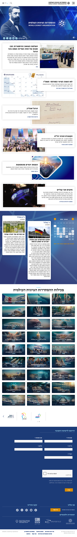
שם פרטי (69, 438)
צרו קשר (55, 510)
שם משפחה (39, 438)
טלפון (40, 446)
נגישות (28, 534)
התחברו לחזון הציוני (67, 144)
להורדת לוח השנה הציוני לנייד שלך (64, 244)
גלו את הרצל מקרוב (32, 117)
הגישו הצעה (34, 171)
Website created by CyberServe (10, 531)
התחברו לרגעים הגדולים (66, 201)
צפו (37, 67)
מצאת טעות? (39, 531)
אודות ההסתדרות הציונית (45, 534)
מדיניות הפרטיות (49, 531)
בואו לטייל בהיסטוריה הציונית (64, 88)
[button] (72, 3)
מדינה (70, 446)
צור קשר (34, 534)
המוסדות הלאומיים (29, 531)
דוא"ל (70, 454)
